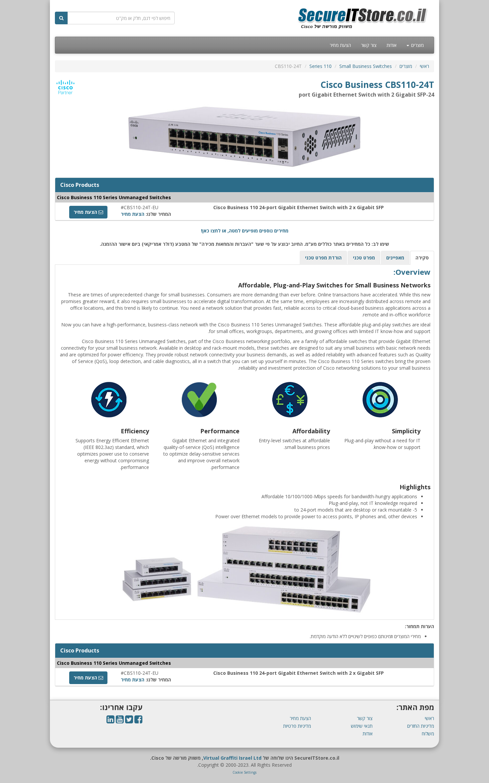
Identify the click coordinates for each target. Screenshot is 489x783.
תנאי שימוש (362, 726)
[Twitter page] (129, 721)
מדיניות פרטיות (297, 726)
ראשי (424, 66)
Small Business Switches (365, 66)
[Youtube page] (120, 721)
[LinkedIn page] (110, 721)
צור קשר (369, 45)
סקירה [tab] (422, 257)
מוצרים (417, 45)
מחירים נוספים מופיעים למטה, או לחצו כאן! (244, 230)
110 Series (320, 66)
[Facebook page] (138, 721)
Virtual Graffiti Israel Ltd (232, 758)
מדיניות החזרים (420, 726)
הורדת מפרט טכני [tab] (323, 257)
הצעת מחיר (340, 45)
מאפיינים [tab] (395, 257)
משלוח (428, 733)
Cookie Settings (244, 772)
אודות (392, 45)
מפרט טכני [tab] (364, 257)
